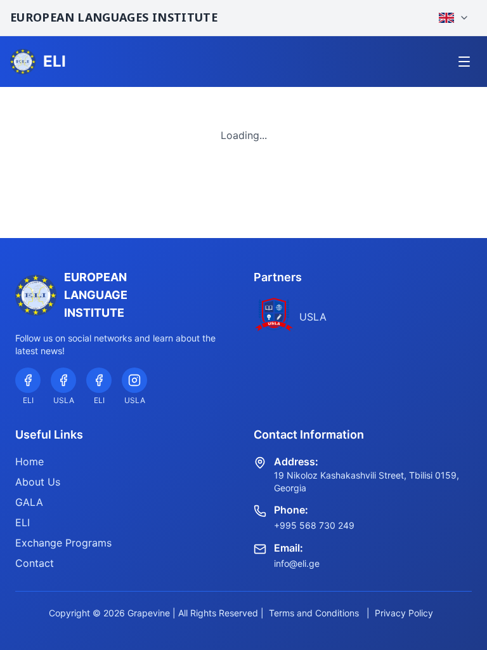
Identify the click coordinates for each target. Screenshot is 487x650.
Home (29, 461)
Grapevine (148, 612)
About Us (37, 481)
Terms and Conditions (314, 612)
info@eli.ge (297, 563)
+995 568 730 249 (314, 525)
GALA (29, 502)
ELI (22, 522)
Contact (34, 563)
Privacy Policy (404, 612)
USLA (313, 316)
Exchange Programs (63, 542)
